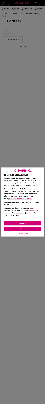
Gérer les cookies (22, 234)
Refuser (22, 229)
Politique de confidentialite (20, 198)
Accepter (22, 223)
